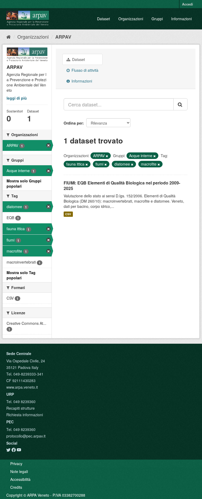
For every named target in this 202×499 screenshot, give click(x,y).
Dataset (103, 18)
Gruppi (157, 18)
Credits (16, 487)
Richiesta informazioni (24, 414)
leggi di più (17, 98)
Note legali (19, 471)
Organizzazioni (130, 18)
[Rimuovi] (107, 156)
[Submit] (180, 104)
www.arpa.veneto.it (22, 387)
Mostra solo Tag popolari (21, 275)
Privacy (16, 463)
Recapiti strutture (20, 408)
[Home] (8, 36)
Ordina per (73, 123)
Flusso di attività (84, 70)
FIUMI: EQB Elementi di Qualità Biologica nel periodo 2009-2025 (122, 185)
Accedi (187, 4)
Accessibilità (20, 479)
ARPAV (63, 36)
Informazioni (181, 18)
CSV (68, 214)
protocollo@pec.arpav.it (26, 436)
